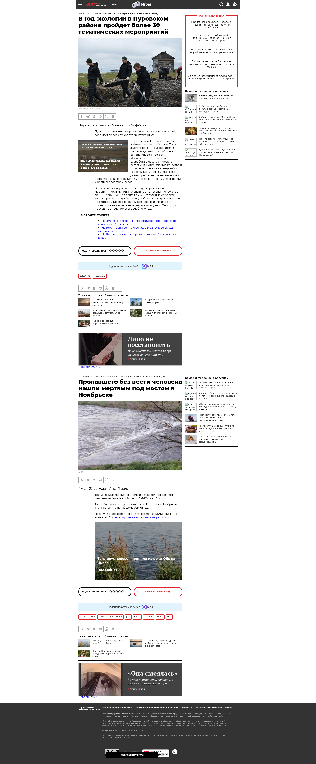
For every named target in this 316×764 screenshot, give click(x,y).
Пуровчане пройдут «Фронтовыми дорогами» (105, 322)
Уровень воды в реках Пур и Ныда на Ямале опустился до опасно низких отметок (162, 643)
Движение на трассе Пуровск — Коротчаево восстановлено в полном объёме (211, 64)
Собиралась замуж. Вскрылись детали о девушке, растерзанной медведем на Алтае (216, 109)
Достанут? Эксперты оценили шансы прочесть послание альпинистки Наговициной (218, 152)
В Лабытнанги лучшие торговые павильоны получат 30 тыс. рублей (109, 313)
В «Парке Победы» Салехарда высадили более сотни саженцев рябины (162, 313)
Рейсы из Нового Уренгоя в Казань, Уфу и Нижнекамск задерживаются (211, 51)
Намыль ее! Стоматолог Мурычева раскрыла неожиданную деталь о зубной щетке (217, 141)
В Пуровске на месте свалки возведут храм (159, 301)
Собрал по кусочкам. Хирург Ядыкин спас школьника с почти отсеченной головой (218, 120)
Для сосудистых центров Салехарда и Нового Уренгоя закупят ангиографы (211, 77)
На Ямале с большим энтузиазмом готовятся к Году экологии (107, 302)
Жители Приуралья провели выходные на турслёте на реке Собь (108, 654)
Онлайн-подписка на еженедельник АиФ (157, 707)
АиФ (80, 472)
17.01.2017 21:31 (85, 13)
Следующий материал (132, 755)
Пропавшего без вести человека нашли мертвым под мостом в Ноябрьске (211, 25)
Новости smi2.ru (89, 366)
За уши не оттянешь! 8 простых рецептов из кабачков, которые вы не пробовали (218, 130)
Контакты (187, 707)
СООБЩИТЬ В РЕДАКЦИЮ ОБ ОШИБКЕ (214, 707)
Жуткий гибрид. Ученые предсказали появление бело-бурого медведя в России (218, 396)
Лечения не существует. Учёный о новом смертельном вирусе (216, 96)
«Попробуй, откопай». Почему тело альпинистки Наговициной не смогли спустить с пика (217, 417)
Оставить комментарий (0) (158, 592)
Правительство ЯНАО (89, 108)
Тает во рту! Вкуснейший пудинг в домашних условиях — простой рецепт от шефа (216, 428)
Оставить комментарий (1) (158, 251)
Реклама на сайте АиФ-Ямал (117, 707)
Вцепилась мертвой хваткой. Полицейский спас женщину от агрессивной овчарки (211, 38)
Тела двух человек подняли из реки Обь (141, 517)
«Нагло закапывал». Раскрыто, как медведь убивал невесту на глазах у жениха (217, 407)
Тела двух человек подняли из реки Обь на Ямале (136, 561)
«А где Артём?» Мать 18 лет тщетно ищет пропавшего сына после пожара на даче (217, 385)
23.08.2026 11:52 (86, 377)
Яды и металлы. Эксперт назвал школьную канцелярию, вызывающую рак (215, 439)
